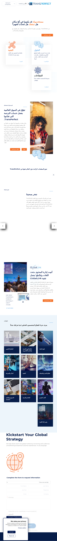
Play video (10, 308)
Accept (11, 532)
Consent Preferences (15, 517)
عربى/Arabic (22, 3)
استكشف (46, 86)
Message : (11, 497)
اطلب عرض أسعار (47, 35)
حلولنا (24, 149)
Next (53, 175)
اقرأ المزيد (46, 61)
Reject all (11, 535)
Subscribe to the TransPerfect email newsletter (22, 511)
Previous (54, 175)
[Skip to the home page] (41, 3)
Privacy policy (22, 528)
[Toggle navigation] (28, 4)
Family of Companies (8, 3)
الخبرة (21, 61)
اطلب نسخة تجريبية (48, 300)
